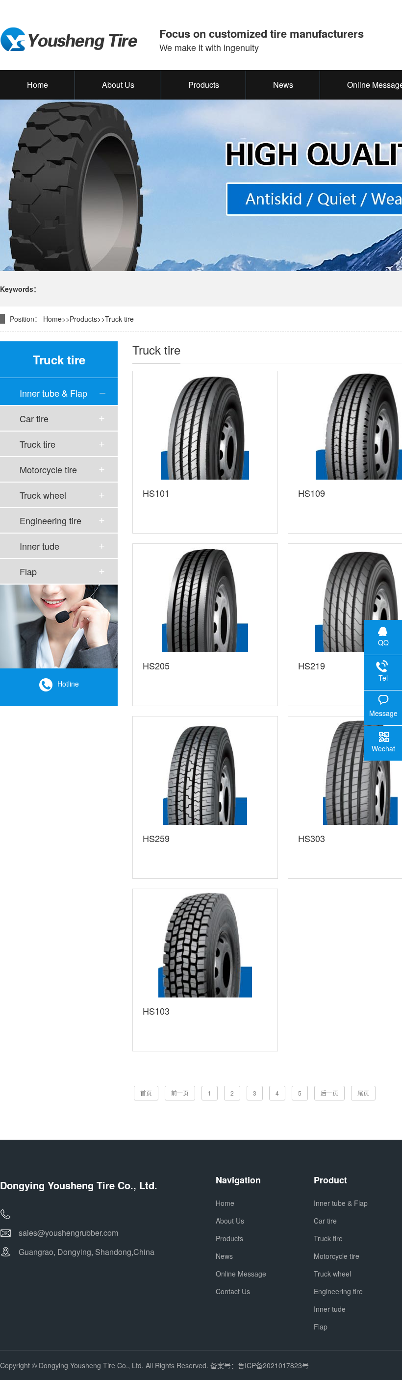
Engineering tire (50, 520)
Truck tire (119, 319)
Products (83, 319)
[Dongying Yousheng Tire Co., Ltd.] (70, 40)
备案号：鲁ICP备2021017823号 (259, 1365)
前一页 (180, 1093)
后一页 (329, 1093)
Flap (28, 571)
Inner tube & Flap (53, 392)
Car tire (34, 418)
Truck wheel (43, 494)
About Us (230, 1221)
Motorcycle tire (48, 469)
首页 (146, 1093)
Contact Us (233, 1291)
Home (52, 319)
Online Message (241, 1273)
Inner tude (39, 545)
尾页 (363, 1093)
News (224, 1256)
